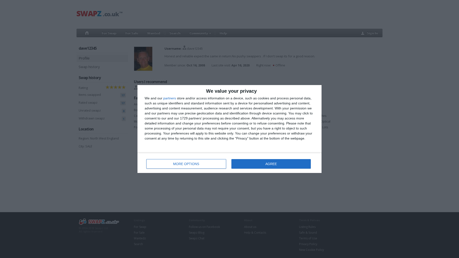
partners (169, 98)
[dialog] (229, 129)
